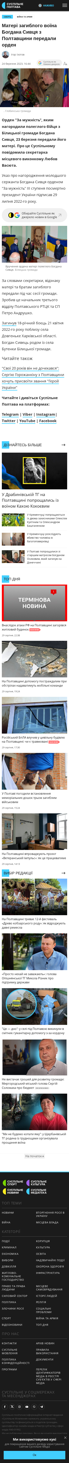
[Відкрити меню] (65, 5)
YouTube (27, 420)
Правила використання (47, 1351)
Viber (27, 414)
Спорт (6, 1318)
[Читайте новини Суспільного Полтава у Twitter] (12, 1407)
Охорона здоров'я (50, 1266)
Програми (9, 1369)
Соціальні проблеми (44, 1310)
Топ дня (42, 1324)
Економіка (10, 1254)
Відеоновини (12, 1324)
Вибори (7, 1260)
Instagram (45, 414)
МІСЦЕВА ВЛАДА (47, 1222)
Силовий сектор (14, 1296)
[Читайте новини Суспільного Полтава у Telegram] (42, 1407)
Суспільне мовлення (10, 1351)
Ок (34, 1455)
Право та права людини (13, 1287)
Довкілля (9, 1266)
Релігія (41, 1302)
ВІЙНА (6, 1222)
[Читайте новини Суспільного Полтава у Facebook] (5, 1407)
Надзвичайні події (50, 1260)
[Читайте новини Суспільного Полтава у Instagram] (19, 1407)
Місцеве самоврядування (49, 1287)
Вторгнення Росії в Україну (50, 1214)
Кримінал (9, 1247)
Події (6, 1241)
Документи (45, 1359)
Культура (43, 1247)
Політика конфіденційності (16, 1361)
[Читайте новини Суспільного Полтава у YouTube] (27, 1407)
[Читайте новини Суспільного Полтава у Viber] (34, 1407)
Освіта (41, 1254)
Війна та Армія (24, 16)
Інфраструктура (48, 1273)
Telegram (10, 414)
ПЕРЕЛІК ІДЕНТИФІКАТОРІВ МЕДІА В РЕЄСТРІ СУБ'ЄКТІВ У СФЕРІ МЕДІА (48, 1376)
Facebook (47, 420)
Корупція (43, 1241)
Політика (9, 1302)
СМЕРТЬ (7, 16)
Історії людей (46, 1296)
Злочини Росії (13, 1308)
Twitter (8, 420)
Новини (8, 1212)
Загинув (9, 322)
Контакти (9, 1343)
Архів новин (45, 1343)
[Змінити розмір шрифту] (65, 64)
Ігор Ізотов (17, 54)
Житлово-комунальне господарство (13, 1276)
